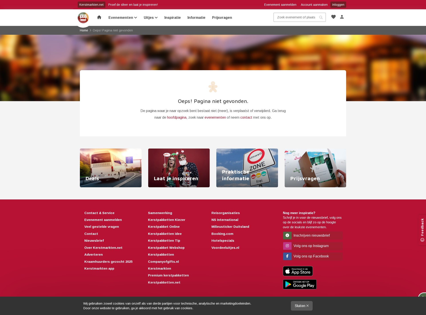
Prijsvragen (222, 17)
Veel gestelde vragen (101, 226)
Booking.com (222, 234)
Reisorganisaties (225, 213)
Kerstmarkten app (99, 268)
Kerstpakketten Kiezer (166, 220)
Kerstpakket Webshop (166, 247)
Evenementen (121, 17)
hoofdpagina (176, 117)
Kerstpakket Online (164, 226)
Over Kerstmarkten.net (103, 247)
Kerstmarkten (159, 268)
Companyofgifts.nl (163, 261)
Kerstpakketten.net (164, 282)
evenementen (215, 117)
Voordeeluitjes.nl (225, 247)
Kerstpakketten (161, 254)
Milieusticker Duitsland (230, 226)
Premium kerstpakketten (168, 275)
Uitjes (149, 17)
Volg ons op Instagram (311, 246)
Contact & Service (99, 213)
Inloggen (338, 4)
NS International (224, 220)
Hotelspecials (222, 240)
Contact (91, 234)
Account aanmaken (314, 4)
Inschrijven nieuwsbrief (311, 235)
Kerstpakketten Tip (164, 240)
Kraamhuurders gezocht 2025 (108, 261)
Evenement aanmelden (280, 4)
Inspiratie (172, 17)
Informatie (196, 17)
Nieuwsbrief (94, 240)
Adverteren (93, 254)
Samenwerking (160, 213)
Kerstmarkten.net (91, 4)
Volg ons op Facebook (311, 256)
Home (83, 18)
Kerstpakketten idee (165, 234)
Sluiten (300, 306)
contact (246, 117)
